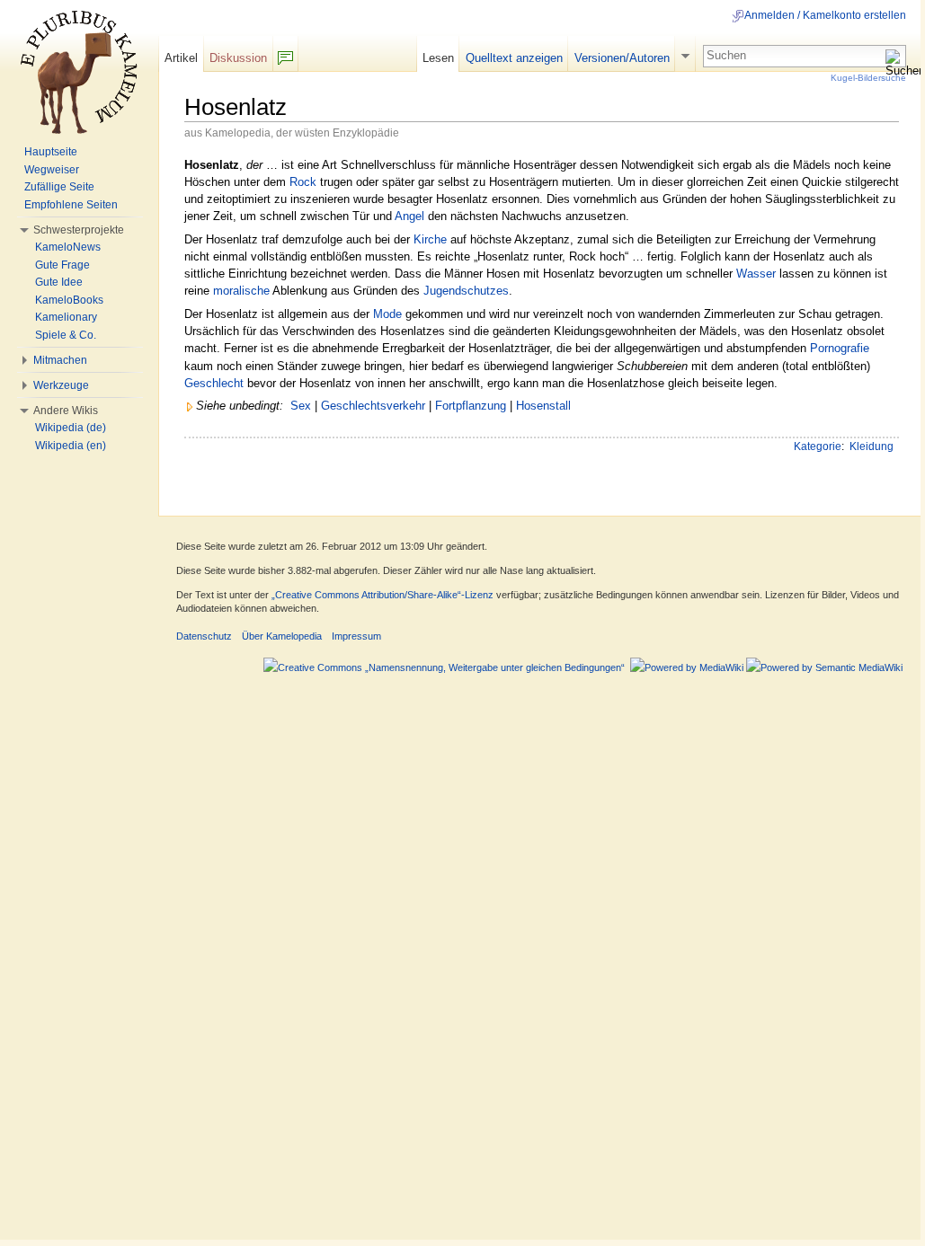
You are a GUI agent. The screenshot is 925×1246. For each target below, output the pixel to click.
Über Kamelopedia (282, 636)
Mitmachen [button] (60, 360)
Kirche (430, 239)
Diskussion (238, 58)
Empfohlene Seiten (71, 205)
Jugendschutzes (466, 290)
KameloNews (68, 247)
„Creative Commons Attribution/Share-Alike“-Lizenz (382, 594)
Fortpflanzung (470, 405)
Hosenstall (543, 405)
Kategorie (817, 446)
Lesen (438, 58)
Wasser (756, 273)
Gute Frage (62, 265)
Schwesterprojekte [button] (78, 230)
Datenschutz (204, 636)
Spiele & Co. (65, 335)
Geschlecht (214, 383)
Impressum (356, 636)
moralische (241, 290)
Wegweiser (51, 169)
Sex (300, 405)
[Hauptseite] (79, 72)
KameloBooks (69, 300)
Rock (302, 182)
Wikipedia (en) (70, 445)
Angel (409, 216)
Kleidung (871, 446)
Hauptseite (50, 152)
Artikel (181, 58)
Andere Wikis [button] (65, 410)
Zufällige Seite (59, 187)
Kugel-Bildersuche (868, 78)
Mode (387, 314)
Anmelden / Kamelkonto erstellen (825, 15)
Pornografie (839, 348)
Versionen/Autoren (622, 58)
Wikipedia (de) (70, 427)
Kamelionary (66, 317)
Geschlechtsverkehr (373, 405)
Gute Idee (59, 282)
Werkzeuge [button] (61, 385)
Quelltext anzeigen (514, 58)
